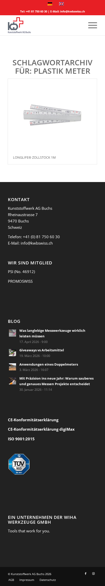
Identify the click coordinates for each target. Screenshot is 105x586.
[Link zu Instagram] (93, 573)
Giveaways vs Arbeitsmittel (41, 350)
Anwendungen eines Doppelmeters (48, 364)
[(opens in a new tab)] (12, 333)
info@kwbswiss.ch (72, 11)
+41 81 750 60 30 (36, 11)
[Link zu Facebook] (85, 573)
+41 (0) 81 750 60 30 (41, 236)
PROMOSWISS (20, 281)
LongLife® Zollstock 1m (34, 157)
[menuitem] (90, 25)
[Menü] (90, 25)
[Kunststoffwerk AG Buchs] (43, 25)
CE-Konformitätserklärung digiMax (41, 429)
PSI (10, 271)
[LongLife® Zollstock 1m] (52, 115)
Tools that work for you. (29, 530)
